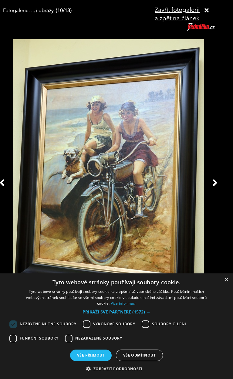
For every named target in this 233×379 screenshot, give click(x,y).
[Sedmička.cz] (208, 29)
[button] (116, 312)
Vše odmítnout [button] (139, 355)
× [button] (226, 280)
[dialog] (116, 326)
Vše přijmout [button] (91, 355)
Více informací (123, 303)
